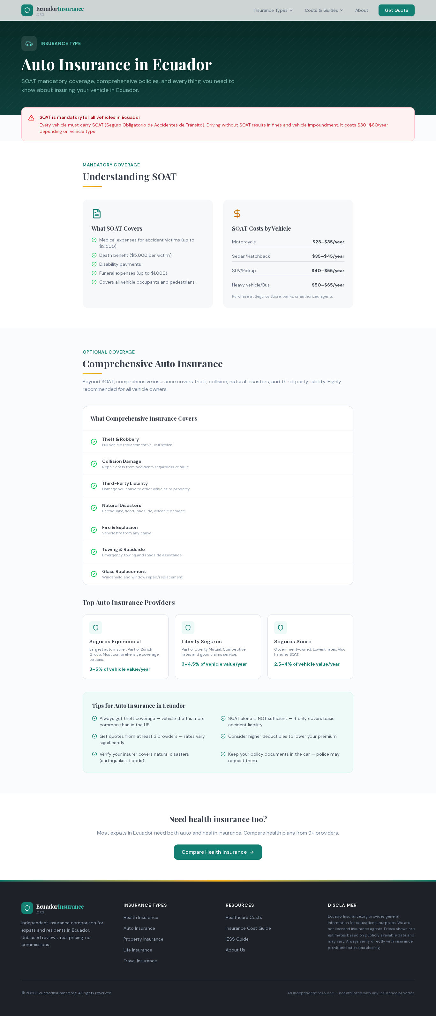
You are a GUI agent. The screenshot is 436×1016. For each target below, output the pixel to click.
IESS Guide (237, 939)
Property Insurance (143, 939)
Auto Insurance (139, 928)
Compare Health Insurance (214, 852)
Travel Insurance (140, 961)
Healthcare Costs (244, 917)
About (361, 10)
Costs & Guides (321, 10)
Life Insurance (138, 950)
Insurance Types (271, 10)
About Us (235, 950)
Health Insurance (141, 917)
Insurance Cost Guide (248, 928)
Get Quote (396, 10)
